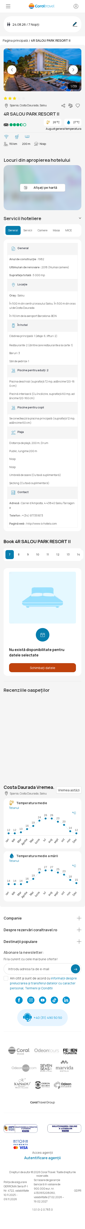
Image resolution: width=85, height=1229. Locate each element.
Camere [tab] (42, 230)
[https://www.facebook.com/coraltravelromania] (19, 1001)
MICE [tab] (68, 230)
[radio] (5, 98)
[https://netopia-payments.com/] (21, 1148)
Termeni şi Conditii (39, 988)
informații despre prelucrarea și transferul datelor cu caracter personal (43, 983)
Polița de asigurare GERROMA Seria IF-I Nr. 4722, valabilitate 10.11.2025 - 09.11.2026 (16, 1190)
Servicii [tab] (27, 230)
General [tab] (13, 230)
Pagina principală (15, 40)
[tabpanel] (42, 385)
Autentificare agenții (42, 1157)
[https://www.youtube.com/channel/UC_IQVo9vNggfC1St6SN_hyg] (42, 1001)
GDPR (77, 1191)
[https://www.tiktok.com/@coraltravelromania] (54, 1001)
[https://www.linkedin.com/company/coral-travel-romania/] (66, 1001)
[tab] (42, 218)
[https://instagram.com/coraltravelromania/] (30, 1001)
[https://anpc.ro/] (21, 1132)
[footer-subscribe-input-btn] (75, 968)
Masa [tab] (56, 230)
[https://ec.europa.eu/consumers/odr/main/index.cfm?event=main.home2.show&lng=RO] (64, 1132)
